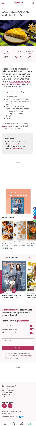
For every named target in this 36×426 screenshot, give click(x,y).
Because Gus (7, 126)
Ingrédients (10, 92)
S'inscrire (18, 348)
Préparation (25, 92)
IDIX (11, 413)
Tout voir (31, 258)
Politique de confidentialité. (24, 355)
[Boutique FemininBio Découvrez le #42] (18, 190)
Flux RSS (5, 396)
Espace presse (7, 392)
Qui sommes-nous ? (9, 386)
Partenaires (6, 394)
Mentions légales (8, 390)
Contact (5, 388)
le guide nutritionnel (17, 148)
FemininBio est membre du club (10, 416)
